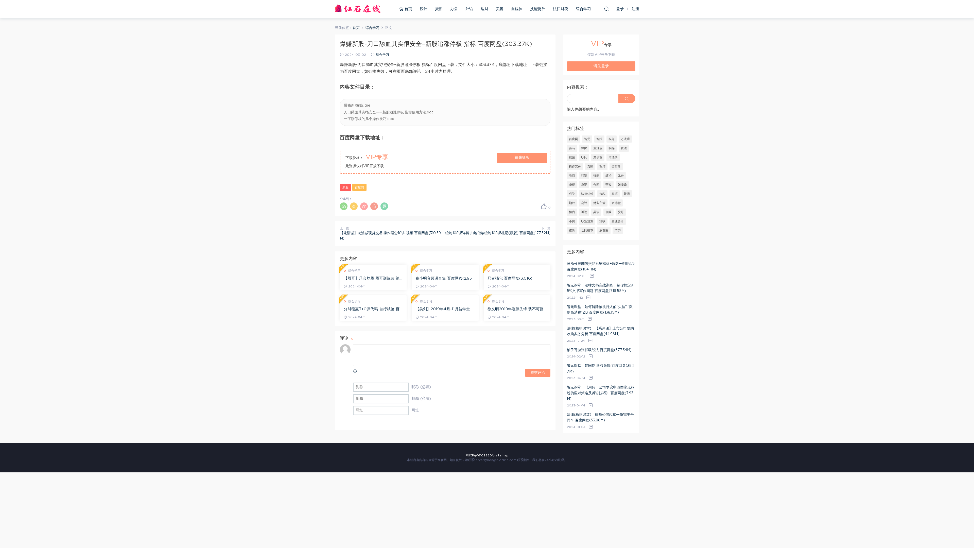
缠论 (608, 175)
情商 (572, 212)
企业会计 (618, 221)
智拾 (599, 139)
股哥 (621, 212)
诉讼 (584, 212)
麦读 (624, 148)
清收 (602, 221)
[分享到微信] (343, 206)
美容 (499, 9)
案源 (615, 193)
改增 (602, 166)
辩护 (618, 230)
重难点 (597, 148)
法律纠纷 (587, 193)
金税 (602, 193)
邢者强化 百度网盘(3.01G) (510, 278)
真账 (590, 166)
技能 (596, 175)
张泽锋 (622, 184)
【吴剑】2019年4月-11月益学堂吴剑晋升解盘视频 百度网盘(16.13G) (444, 309)
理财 (484, 9)
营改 (608, 184)
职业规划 (587, 221)
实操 (611, 148)
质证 (584, 184)
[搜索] (606, 8)
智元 (587, 139)
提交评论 (538, 372)
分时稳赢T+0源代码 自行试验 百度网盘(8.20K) (371, 309)
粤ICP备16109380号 (480, 455)
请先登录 (522, 157)
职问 (584, 157)
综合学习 (583, 9)
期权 (572, 202)
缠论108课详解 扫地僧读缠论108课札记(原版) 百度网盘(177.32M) (497, 233)
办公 (454, 9)
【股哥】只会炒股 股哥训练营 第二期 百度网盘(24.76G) (371, 279)
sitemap (502, 455)
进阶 (572, 230)
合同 (596, 184)
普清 (627, 193)
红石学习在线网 (357, 9)
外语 (469, 9)
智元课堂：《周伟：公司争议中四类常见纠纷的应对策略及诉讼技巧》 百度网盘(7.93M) (600, 393)
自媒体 (517, 9)
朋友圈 (603, 230)
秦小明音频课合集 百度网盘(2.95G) (443, 279)
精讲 (584, 175)
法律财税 (560, 9)
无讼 (621, 175)
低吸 (608, 212)
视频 (572, 157)
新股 (345, 187)
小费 (572, 221)
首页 (407, 9)
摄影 (439, 9)
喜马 (572, 148)
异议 (596, 212)
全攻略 (616, 166)
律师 (584, 148)
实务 (611, 139)
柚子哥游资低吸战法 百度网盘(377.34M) (599, 350)
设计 (423, 9)
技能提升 (537, 9)
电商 (572, 175)
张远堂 (616, 202)
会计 (584, 202)
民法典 (613, 157)
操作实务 (575, 166)
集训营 (597, 157)
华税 (572, 184)
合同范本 (587, 230)
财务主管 (599, 202)
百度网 (359, 187)
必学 (572, 193)
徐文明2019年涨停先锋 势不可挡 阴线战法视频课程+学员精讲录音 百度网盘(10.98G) (516, 309)
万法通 (625, 139)
